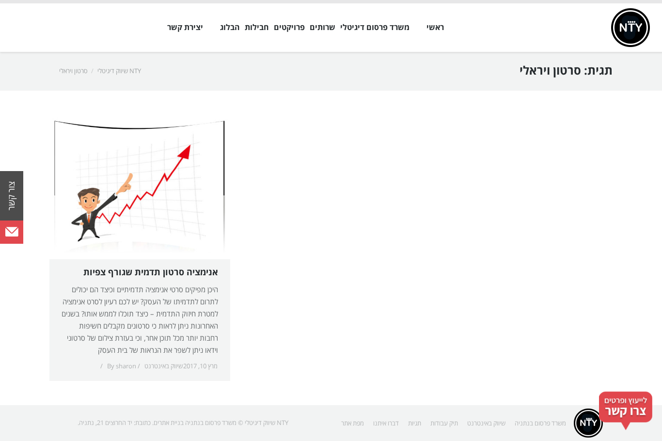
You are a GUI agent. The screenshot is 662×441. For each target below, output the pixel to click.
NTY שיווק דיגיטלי (119, 71)
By (121, 366)
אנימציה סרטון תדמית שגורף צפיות (150, 272)
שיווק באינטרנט (163, 366)
